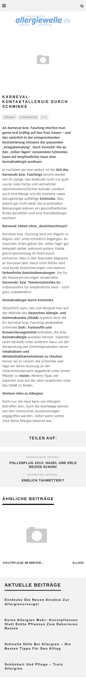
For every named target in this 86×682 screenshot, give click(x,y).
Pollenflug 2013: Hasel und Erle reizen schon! (43, 465)
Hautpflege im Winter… (23, 563)
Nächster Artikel (43, 474)
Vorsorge (9, 117)
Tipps (48, 375)
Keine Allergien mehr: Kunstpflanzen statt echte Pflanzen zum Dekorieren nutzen (41, 624)
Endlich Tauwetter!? (43, 480)
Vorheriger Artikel (43, 457)
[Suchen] (82, 5)
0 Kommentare (28, 117)
